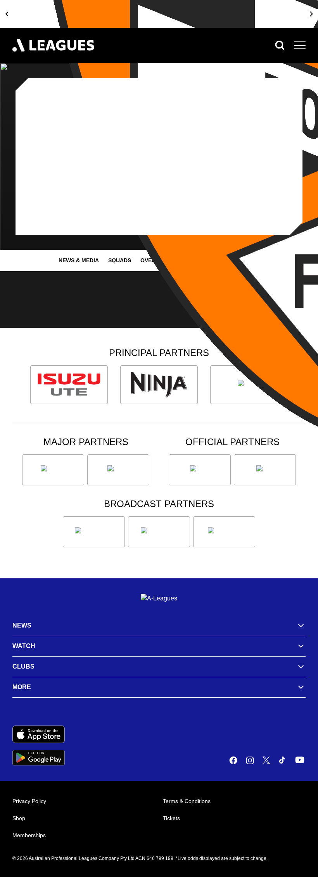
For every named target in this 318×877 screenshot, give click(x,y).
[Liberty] (53, 470)
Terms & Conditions (187, 801)
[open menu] (300, 45)
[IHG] (265, 470)
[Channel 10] (93, 532)
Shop (18, 818)
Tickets (171, 818)
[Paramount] (159, 532)
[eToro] (118, 470)
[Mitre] (199, 470)
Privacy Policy (29, 801)
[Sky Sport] (224, 532)
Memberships (29, 835)
